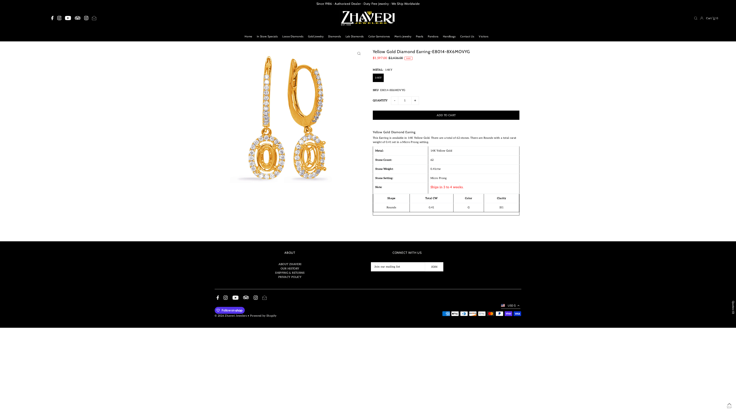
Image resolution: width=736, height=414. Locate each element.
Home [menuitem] (248, 36)
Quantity (380, 100)
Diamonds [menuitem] (334, 36)
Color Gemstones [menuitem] (379, 36)
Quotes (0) (733, 307)
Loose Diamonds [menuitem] (293, 36)
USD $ (512, 305)
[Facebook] (52, 18)
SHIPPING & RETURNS (290, 272)
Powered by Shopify (263, 315)
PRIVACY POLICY (289, 277)
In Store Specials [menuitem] (267, 36)
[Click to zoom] (359, 53)
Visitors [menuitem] (484, 36)
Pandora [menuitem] (433, 36)
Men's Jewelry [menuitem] (402, 36)
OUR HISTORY (290, 268)
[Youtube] (68, 18)
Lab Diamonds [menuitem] (355, 36)
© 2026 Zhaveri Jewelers (231, 315)
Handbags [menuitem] (449, 36)
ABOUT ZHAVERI (289, 264)
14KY (378, 77)
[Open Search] (695, 18)
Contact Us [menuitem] (467, 36)
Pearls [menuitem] (419, 36)
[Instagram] (59, 18)
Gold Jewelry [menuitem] (316, 36)
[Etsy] (77, 18)
